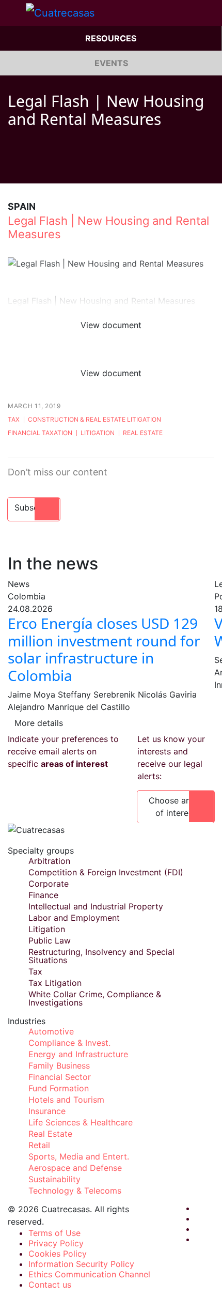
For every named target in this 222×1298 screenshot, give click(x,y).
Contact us (49, 1284)
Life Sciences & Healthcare (80, 1122)
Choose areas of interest (175, 806)
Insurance (47, 1111)
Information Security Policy (81, 1264)
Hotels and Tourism (66, 1099)
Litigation (98, 433)
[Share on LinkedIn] (51, 168)
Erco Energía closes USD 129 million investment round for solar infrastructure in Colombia (104, 649)
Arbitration (49, 861)
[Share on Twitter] (31, 168)
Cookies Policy (57, 1253)
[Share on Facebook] (12, 168)
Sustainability (54, 1179)
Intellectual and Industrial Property (95, 906)
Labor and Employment (74, 918)
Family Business (59, 1065)
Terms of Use (54, 1233)
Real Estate (143, 433)
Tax (14, 419)
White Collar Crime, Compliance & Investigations (94, 998)
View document (111, 325)
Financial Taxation (40, 433)
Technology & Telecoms (74, 1190)
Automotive (51, 1031)
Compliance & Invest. (69, 1043)
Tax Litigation (55, 983)
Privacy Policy (56, 1243)
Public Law (49, 940)
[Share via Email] (70, 168)
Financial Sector (59, 1077)
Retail (39, 1145)
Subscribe (33, 507)
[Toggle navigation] (13, 13)
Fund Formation (58, 1088)
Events (111, 63)
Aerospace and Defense (75, 1168)
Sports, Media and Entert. (78, 1156)
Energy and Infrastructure (78, 1054)
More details (38, 723)
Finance (43, 895)
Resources (110, 38)
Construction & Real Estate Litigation (94, 419)
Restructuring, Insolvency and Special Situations (101, 956)
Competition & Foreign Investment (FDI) (105, 872)
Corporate (48, 883)
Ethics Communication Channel (89, 1274)
